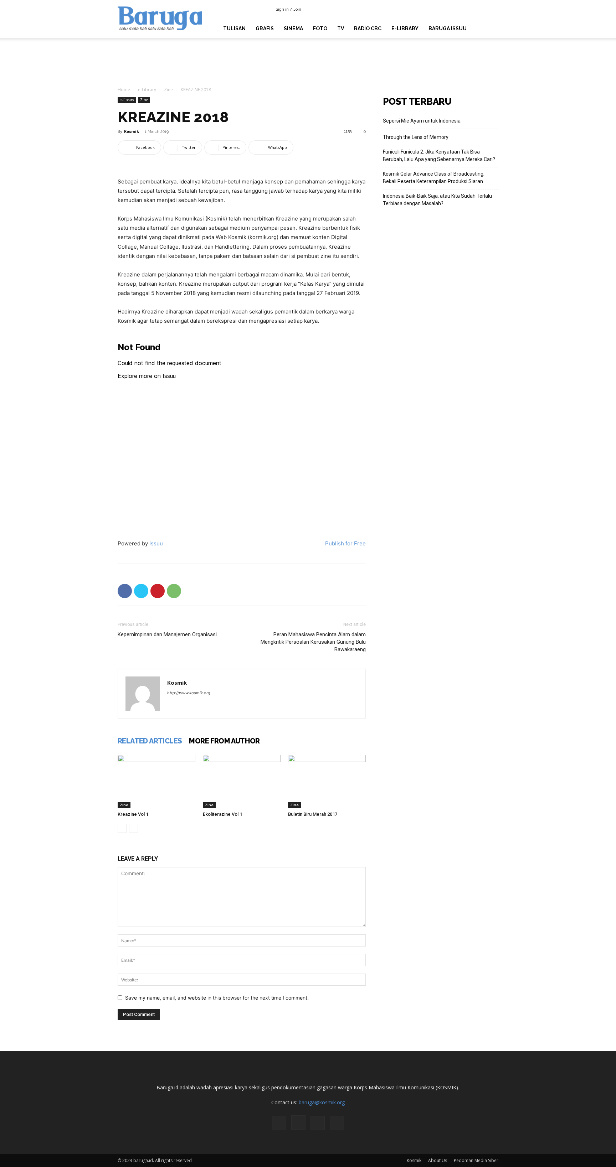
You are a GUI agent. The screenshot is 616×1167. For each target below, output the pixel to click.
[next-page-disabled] (133, 828)
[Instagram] (469, 9)
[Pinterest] (157, 591)
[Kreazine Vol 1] (156, 781)
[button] (447, 9)
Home (124, 90)
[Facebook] (457, 9)
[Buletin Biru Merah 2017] (327, 781)
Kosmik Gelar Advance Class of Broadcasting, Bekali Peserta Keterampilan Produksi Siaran (433, 177)
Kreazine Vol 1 (133, 814)
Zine (168, 90)
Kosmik (131, 131)
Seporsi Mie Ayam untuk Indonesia (422, 121)
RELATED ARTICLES (150, 741)
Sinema (293, 28)
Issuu (156, 543)
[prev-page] (122, 828)
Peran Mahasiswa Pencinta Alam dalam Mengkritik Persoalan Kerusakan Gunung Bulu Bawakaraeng (313, 642)
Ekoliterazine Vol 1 (222, 814)
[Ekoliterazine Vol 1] (242, 781)
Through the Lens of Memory (415, 137)
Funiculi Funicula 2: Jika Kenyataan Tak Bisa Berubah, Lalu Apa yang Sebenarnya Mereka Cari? (439, 155)
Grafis (265, 28)
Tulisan (234, 28)
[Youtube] (493, 9)
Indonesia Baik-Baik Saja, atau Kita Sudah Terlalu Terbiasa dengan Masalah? (437, 199)
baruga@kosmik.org (322, 1102)
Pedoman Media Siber (476, 1160)
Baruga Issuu (447, 28)
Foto (320, 28)
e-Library (147, 90)
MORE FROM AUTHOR (224, 741)
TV (340, 28)
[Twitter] (481, 9)
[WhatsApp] (174, 591)
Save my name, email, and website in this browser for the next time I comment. (217, 998)
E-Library (405, 28)
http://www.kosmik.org (188, 692)
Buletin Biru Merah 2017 (312, 814)
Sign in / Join (288, 9)
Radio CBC (367, 28)
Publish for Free (345, 543)
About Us (437, 1160)
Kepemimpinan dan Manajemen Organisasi (167, 634)
